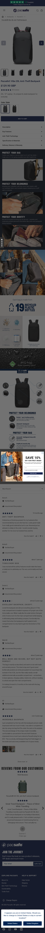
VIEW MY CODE (33, 473)
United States (12, 923)
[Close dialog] (42, 453)
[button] (2, 242)
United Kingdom (32, 923)
